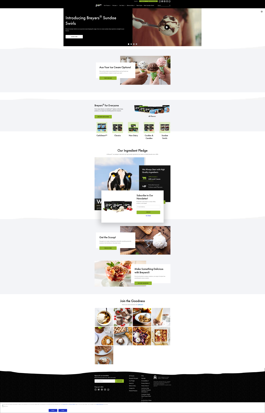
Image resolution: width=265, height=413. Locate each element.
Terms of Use (65, 404)
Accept (62, 410)
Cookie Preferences (99, 404)
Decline (52, 410)
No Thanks (148, 215)
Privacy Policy (72, 404)
